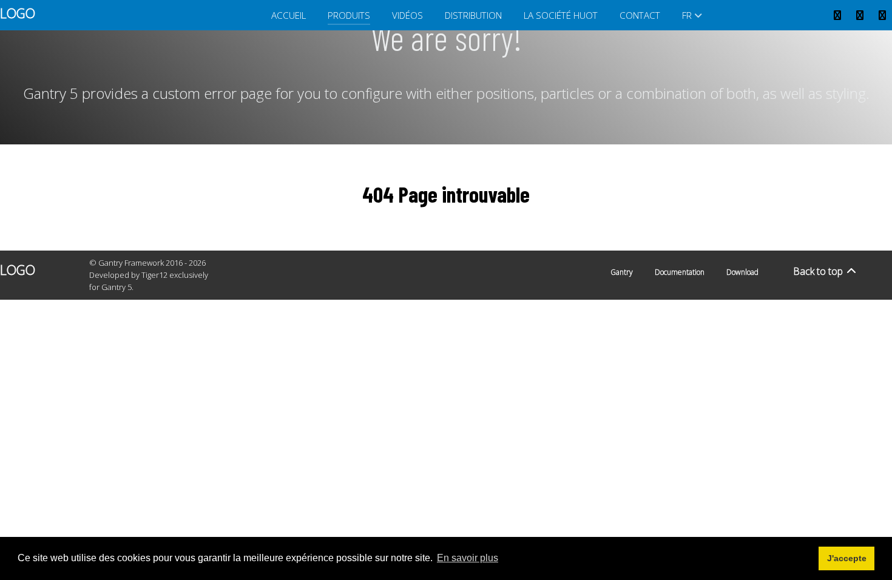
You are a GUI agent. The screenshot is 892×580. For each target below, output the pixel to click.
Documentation (679, 272)
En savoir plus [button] (467, 558)
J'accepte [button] (847, 558)
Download (742, 272)
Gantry (621, 272)
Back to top (819, 271)
